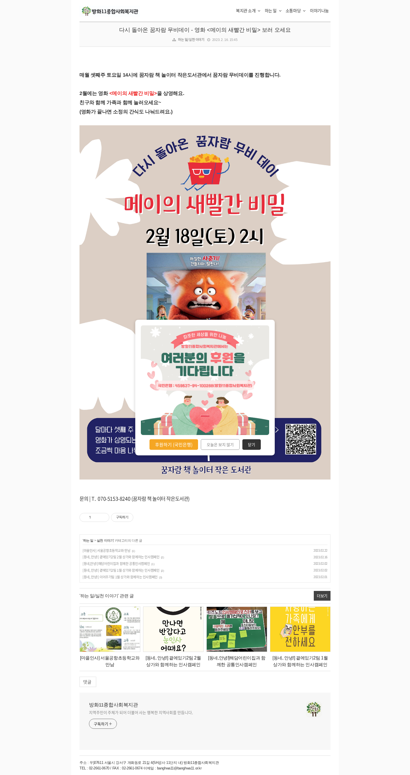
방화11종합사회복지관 (113, 705)
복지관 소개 (246, 11)
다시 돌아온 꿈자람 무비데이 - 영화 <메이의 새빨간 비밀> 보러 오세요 (205, 30)
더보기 (322, 595)
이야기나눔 (319, 11)
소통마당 (294, 11)
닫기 (251, 444)
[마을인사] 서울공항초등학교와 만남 (106, 550)
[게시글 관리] (103, 517)
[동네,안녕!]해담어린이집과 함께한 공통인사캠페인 (116, 563)
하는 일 (271, 11)
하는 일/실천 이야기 (191, 39)
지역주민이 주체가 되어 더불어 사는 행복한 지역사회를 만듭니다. (141, 712)
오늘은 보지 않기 (220, 444)
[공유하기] (96, 517)
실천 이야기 (105, 540)
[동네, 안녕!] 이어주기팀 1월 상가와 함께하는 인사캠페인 (120, 577)
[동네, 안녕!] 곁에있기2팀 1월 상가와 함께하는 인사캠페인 (121, 570)
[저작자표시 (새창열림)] (135, 517)
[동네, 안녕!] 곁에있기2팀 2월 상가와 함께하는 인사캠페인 (121, 556)
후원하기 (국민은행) (173, 444)
